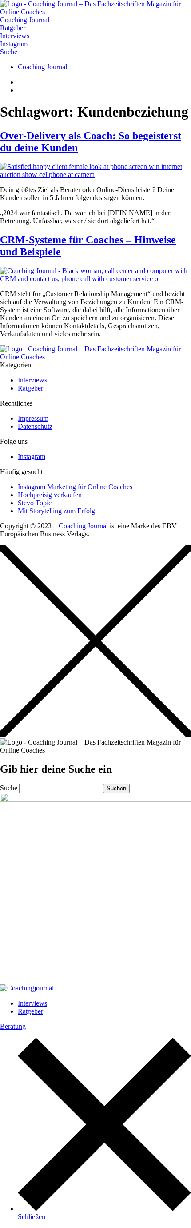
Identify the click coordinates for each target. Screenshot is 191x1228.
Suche (8, 788)
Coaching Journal (83, 526)
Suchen (116, 788)
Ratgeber (30, 1011)
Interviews (32, 1003)
